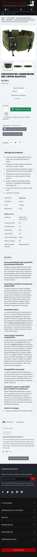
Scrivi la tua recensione (13, 134)
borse (19, 342)
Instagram (21, 492)
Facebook (2, 492)
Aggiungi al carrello (21, 109)
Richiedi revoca (18, 550)
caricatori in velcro (16, 344)
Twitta (15, 142)
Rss (12, 492)
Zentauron (22, 198)
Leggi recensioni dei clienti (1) (15, 129)
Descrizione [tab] (7, 257)
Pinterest (20, 142)
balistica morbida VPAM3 (17, 323)
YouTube (17, 492)
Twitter (7, 492)
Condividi (11, 142)
